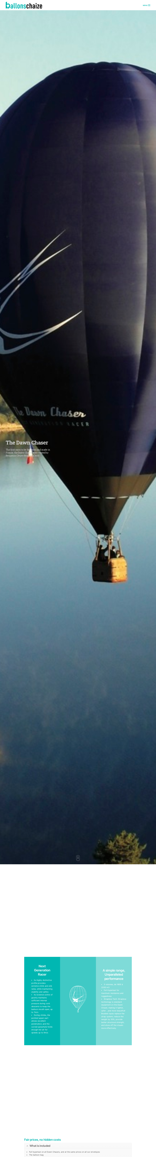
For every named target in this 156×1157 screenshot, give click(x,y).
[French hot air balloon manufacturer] (24, 5)
